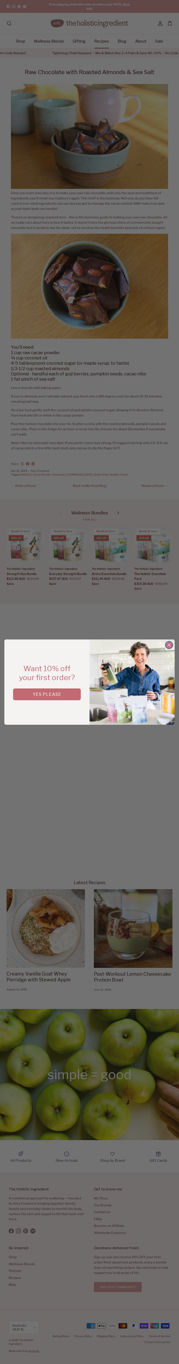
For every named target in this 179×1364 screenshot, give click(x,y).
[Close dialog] (169, 645)
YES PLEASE (47, 694)
